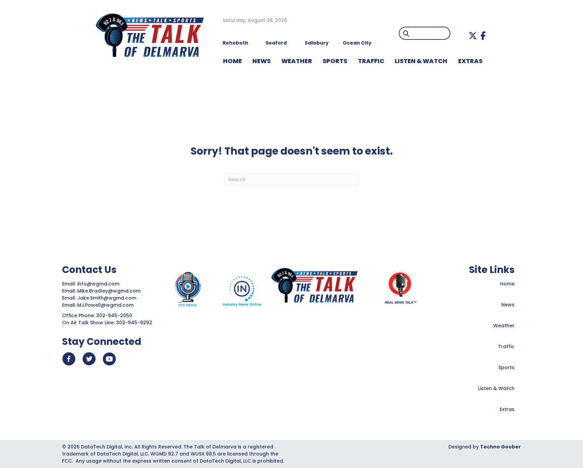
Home (507, 283)
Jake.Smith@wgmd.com (107, 298)
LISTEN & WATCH (421, 61)
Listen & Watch (496, 388)
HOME (232, 61)
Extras (507, 409)
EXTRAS (470, 61)
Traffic (506, 346)
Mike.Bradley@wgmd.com (109, 290)
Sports (335, 61)
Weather (504, 325)
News (508, 304)
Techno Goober (500, 446)
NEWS (261, 61)
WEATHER (296, 61)
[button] (473, 35)
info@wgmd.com (99, 283)
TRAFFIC (371, 61)
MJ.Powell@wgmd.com (106, 305)
